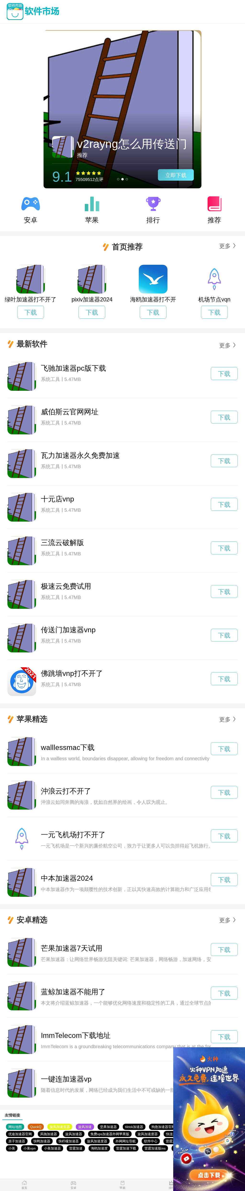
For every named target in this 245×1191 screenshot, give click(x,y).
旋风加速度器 (60, 1127)
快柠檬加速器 (69, 1141)
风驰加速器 (48, 1134)
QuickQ (35, 1127)
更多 (225, 246)
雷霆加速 (172, 1141)
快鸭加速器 (41, 1141)
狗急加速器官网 (163, 1127)
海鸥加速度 (99, 1148)
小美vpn (29, 1148)
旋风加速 (85, 1127)
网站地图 (15, 1127)
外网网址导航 (126, 1141)
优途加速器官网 (20, 1134)
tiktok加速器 (134, 1127)
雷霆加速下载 (126, 1148)
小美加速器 (52, 1148)
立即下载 (175, 175)
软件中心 (150, 1141)
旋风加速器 (73, 1134)
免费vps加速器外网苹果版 (109, 1134)
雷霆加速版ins (155, 1148)
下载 (30, 312)
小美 (11, 1148)
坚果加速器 (108, 1127)
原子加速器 (16, 1141)
